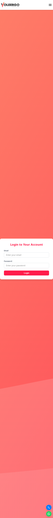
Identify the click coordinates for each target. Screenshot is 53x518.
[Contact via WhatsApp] (49, 514)
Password (8, 261)
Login (26, 273)
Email (6, 250)
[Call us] (49, 507)
